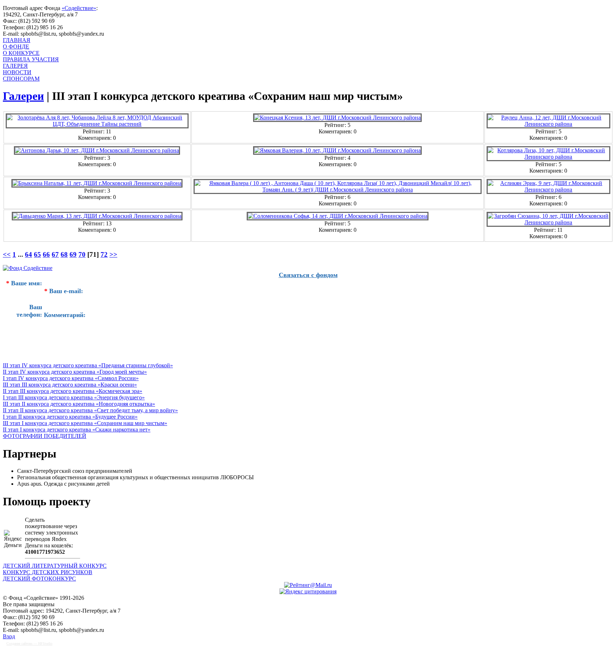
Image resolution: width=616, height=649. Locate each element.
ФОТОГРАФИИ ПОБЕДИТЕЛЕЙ (44, 436)
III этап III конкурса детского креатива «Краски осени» (70, 385)
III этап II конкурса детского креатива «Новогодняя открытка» (79, 404)
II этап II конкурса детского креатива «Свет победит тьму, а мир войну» (90, 410)
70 (82, 254)
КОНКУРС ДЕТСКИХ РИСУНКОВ (47, 572)
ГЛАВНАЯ (16, 40)
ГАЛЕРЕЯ (15, 66)
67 (55, 254)
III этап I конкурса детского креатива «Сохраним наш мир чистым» (85, 423)
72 (104, 254)
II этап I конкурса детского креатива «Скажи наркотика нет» (76, 429)
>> (113, 254)
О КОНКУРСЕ (21, 53)
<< (7, 254)
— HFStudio (29, 643)
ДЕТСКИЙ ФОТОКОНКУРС (39, 579)
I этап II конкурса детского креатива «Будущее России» (70, 417)
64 (28, 254)
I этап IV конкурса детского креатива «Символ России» (71, 378)
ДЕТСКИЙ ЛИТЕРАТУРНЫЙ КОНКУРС (55, 566)
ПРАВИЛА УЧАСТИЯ (31, 59)
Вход (9, 636)
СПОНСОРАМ (21, 79)
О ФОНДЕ (16, 47)
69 (73, 254)
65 (37, 254)
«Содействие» (79, 8)
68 (64, 254)
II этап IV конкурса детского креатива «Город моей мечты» (75, 372)
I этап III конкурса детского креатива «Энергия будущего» (74, 397)
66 (46, 254)
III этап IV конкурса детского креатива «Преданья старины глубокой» (88, 365)
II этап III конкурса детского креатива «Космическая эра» (72, 391)
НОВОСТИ (17, 72)
